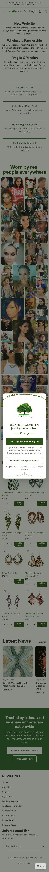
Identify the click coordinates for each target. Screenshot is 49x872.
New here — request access (24, 460)
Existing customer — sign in (24, 441)
